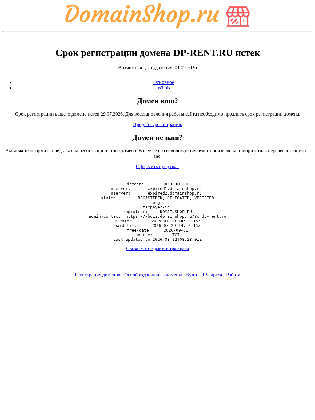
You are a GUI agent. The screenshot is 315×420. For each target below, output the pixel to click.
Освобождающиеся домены (153, 274)
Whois (164, 87)
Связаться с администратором (157, 248)
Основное (163, 82)
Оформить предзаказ (157, 166)
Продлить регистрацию (157, 124)
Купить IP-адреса (204, 274)
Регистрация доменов (97, 274)
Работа (233, 274)
